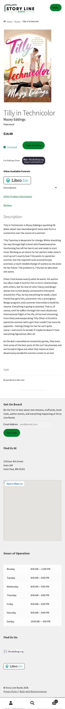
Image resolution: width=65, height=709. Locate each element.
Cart (50, 700)
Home (9, 21)
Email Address (10, 424)
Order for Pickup (33, 145)
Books (17, 21)
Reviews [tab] (7, 205)
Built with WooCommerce (33, 691)
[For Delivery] (33, 161)
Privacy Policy (10, 691)
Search (32, 703)
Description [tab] (9, 187)
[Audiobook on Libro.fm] (17, 180)
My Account (11, 703)
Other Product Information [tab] (17, 196)
